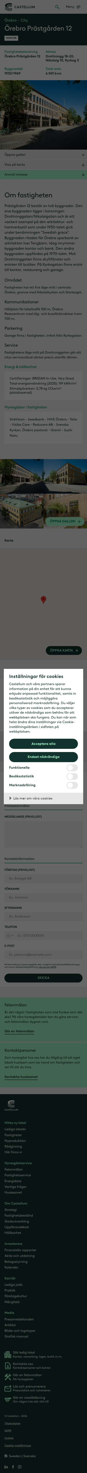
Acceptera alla (43, 743)
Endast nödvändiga (44, 757)
